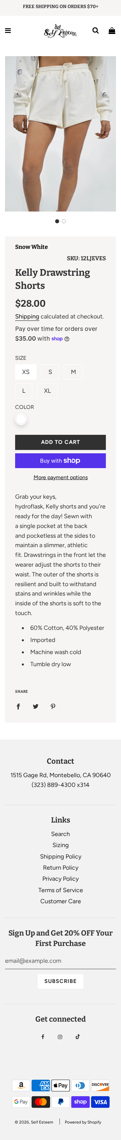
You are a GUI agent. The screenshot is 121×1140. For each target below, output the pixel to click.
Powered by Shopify (83, 1122)
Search (60, 834)
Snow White (31, 247)
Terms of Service (60, 890)
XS (26, 372)
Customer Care (60, 901)
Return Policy (60, 867)
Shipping (27, 316)
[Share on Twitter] (36, 706)
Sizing (60, 845)
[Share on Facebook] (18, 706)
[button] (57, 221)
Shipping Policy (60, 856)
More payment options (61, 477)
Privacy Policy (60, 878)
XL (47, 390)
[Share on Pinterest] (53, 706)
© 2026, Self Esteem (34, 1122)
